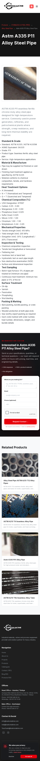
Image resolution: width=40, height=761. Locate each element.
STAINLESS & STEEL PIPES (20, 25)
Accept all (28, 756)
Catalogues (6, 667)
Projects (4, 660)
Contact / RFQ (7, 670)
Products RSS (6, 678)
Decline (11, 756)
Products (5, 25)
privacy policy (31, 426)
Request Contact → (20, 422)
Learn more (17, 752)
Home (4, 652)
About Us (5, 656)
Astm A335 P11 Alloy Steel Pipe (26, 28)
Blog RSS (5, 674)
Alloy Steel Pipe (7, 28)
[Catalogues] (32, 6)
